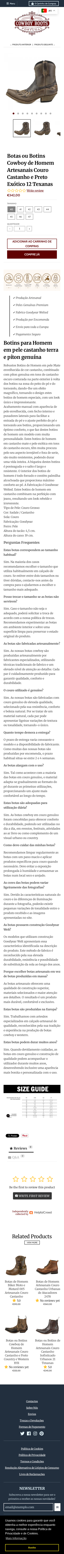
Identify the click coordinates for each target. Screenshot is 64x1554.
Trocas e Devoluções (32, 1420)
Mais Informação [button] (16, 1538)
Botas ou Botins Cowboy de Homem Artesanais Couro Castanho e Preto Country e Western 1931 (16, 1352)
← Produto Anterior (20, 44)
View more (32, 1242)
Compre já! (32, 254)
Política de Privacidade (32, 1455)
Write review (35, 190)
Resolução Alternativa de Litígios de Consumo (32, 1467)
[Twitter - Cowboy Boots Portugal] (22, 1433)
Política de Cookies (32, 1448)
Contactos (32, 1401)
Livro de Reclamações (32, 1474)
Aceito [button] (32, 1547)
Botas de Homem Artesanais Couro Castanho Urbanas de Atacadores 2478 (47, 1289)
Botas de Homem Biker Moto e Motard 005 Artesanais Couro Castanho (16, 1289)
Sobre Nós (32, 1407)
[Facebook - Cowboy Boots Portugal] (29, 1433)
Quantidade (13, 224)
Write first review (34, 1196)
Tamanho (11, 203)
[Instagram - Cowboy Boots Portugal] (35, 1433)
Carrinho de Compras (45, 3)
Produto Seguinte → (44, 44)
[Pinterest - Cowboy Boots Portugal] (41, 1433)
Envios (32, 1414)
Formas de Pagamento (32, 1426)
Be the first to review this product (32, 1187)
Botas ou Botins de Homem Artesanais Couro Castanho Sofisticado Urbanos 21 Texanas (47, 1352)
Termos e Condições (32, 1461)
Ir (57, 1507)
